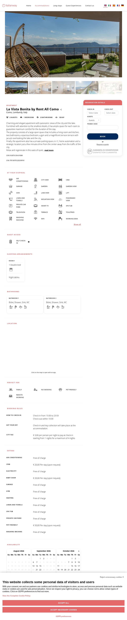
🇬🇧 (105, 5)
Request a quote (103, 144)
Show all (77, 224)
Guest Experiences (73, 5)
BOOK (102, 136)
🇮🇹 (109, 5)
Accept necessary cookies (63, 610)
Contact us (89, 5)
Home (28, 5)
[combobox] (94, 120)
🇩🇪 (122, 5)
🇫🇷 (118, 5)
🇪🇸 (114, 5)
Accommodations (42, 5)
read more (49, 150)
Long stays (57, 5)
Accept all (63, 603)
